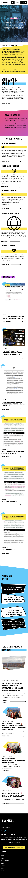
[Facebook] (2, 834)
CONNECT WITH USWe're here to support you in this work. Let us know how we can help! (14, 623)
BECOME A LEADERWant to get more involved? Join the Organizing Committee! (14, 599)
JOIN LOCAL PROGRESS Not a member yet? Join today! (14, 588)
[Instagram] (8, 834)
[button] (12, 2)
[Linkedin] (15, 834)
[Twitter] (5, 834)
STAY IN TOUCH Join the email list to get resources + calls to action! (14, 612)
